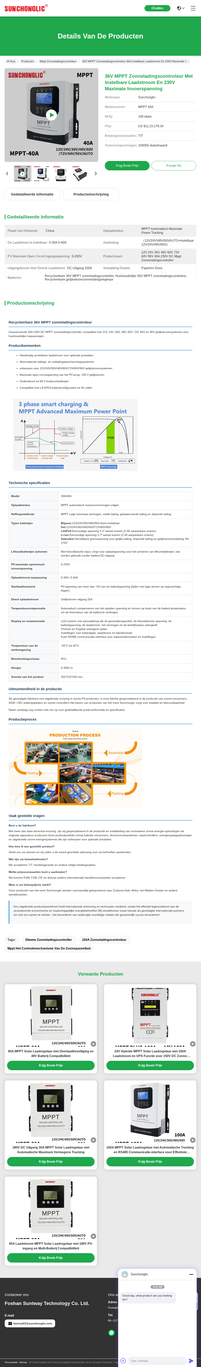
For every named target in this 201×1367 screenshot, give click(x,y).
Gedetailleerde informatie (32, 194)
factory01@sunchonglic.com (32, 1323)
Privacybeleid (11, 1362)
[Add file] (123, 1360)
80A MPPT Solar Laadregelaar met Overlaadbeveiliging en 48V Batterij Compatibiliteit (51, 1054)
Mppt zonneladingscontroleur (58, 61)
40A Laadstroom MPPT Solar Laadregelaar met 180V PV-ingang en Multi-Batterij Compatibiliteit (51, 1246)
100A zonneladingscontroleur (104, 939)
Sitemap (23, 1362)
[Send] (191, 1360)
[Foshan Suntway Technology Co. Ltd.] (26, 8)
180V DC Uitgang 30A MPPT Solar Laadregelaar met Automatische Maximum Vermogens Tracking (50, 1150)
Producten (27, 61)
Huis (12, 61)
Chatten (157, 8)
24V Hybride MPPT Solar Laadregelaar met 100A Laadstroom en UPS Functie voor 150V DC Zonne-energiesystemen (150, 1054)
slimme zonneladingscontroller (48, 939)
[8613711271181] (111, 1332)
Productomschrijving (91, 194)
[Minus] (191, 1274)
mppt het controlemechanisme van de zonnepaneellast (49, 948)
